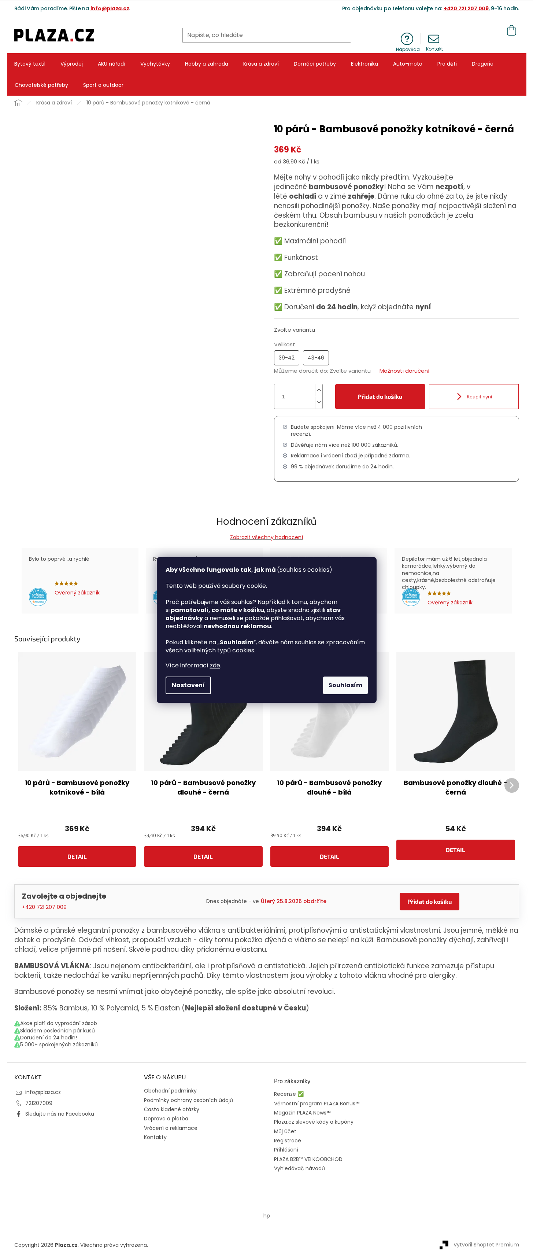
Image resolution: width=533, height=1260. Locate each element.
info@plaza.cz (109, 8)
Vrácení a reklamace (170, 1128)
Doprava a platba (166, 1118)
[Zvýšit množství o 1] (318, 390)
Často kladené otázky (171, 1109)
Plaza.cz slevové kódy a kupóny (314, 1122)
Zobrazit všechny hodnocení (266, 537)
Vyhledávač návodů (299, 1168)
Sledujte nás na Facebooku (59, 1113)
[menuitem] (30, 63)
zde (215, 665)
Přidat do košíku (380, 396)
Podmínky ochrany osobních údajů (188, 1100)
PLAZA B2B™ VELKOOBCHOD (308, 1159)
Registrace (287, 1140)
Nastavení (188, 685)
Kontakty (155, 1137)
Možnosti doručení (404, 371)
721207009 (38, 1103)
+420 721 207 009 (466, 8)
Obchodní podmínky (170, 1090)
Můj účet (285, 1131)
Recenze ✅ (289, 1094)
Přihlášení (286, 1149)
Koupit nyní (479, 396)
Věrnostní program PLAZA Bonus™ (316, 1103)
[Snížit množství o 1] (318, 403)
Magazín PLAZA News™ (302, 1112)
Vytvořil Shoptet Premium (486, 1244)
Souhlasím (345, 685)
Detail (77, 856)
